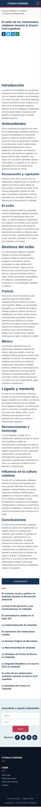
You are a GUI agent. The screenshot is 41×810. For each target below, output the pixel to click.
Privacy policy (13, 798)
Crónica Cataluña (18, 3)
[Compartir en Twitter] (8, 34)
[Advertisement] (20, 60)
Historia (23, 11)
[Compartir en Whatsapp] (17, 34)
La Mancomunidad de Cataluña (18, 647)
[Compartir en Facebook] (4, 34)
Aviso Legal (6, 775)
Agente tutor (28, 798)
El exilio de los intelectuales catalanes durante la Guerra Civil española (19, 676)
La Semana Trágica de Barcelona (19, 641)
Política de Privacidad (10, 782)
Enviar (20, 729)
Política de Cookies (9, 778)
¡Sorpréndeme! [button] (20, 581)
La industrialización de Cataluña (19, 625)
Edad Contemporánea (14, 14)
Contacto (5, 785)
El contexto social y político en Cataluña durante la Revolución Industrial (19, 596)
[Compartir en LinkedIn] (13, 34)
